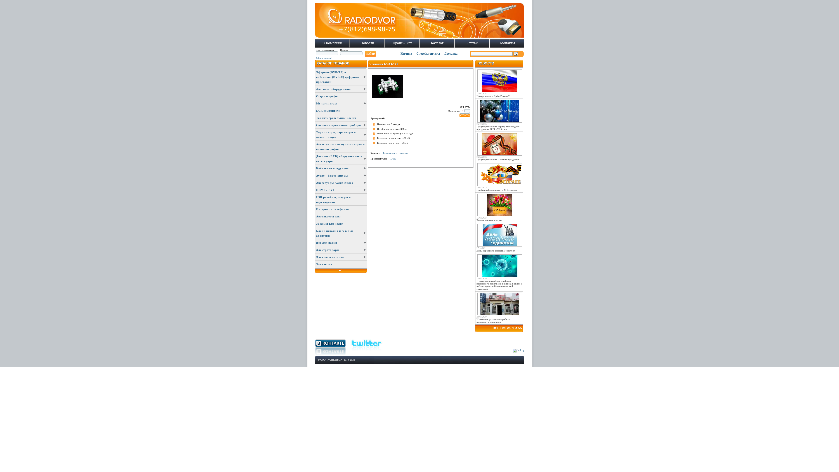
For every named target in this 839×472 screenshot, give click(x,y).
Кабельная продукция (332, 168)
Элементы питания (330, 257)
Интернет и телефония (332, 209)
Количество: (455, 111)
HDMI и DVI (325, 190)
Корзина (406, 53)
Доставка (451, 53)
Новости (367, 43)
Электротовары (327, 250)
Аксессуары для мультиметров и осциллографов (340, 147)
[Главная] (419, 36)
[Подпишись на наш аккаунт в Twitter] (366, 351)
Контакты (507, 43)
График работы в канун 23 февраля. (497, 190)
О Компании (332, 43)
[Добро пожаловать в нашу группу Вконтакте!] (330, 353)
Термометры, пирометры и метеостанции (336, 135)
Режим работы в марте (489, 220)
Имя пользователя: (325, 50)
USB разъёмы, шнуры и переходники (333, 200)
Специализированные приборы (339, 125)
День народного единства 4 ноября (496, 250)
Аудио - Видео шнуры (332, 175)
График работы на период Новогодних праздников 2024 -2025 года (498, 127)
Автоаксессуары (328, 216)
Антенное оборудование (333, 89)
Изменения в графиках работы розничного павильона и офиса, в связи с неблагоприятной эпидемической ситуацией (499, 285)
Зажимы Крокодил (329, 223)
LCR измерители (328, 110)
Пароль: (344, 50)
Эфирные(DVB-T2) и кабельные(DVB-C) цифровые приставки (338, 77)
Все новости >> (507, 328)
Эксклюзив (324, 264)
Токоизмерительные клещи (336, 118)
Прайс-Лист (402, 43)
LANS (393, 159)
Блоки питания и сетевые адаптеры (335, 233)
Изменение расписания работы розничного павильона (494, 320)
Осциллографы (327, 96)
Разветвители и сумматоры (395, 153)
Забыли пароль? (324, 58)
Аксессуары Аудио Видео (334, 182)
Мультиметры (326, 103)
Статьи (472, 43)
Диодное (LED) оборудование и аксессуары (339, 159)
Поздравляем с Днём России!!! (494, 96)
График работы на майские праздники (498, 159)
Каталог (437, 43)
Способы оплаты (428, 53)
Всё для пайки (326, 242)
